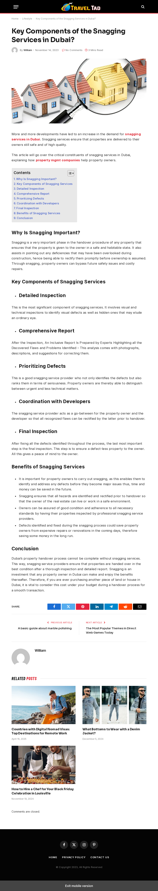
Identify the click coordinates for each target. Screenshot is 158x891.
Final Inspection (28, 208)
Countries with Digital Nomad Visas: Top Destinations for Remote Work (41, 731)
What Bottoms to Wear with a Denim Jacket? (111, 731)
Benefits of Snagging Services (38, 213)
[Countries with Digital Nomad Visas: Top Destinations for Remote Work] (44, 705)
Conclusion (25, 218)
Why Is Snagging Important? (36, 179)
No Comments (74, 50)
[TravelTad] (81, 7)
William (28, 50)
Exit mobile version (79, 886)
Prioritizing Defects (31, 198)
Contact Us (99, 857)
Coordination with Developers (38, 203)
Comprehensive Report (33, 193)
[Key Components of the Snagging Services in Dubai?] (79, 91)
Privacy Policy (74, 857)
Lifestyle (27, 18)
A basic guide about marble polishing (45, 628)
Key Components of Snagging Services (45, 184)
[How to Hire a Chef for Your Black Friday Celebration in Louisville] (44, 765)
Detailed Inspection (30, 188)
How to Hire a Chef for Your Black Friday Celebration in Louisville (43, 791)
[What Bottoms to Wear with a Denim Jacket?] (114, 705)
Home (15, 18)
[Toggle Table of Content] (69, 173)
